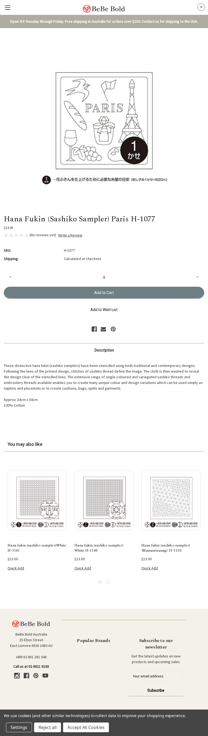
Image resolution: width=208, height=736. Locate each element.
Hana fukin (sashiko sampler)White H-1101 (37, 548)
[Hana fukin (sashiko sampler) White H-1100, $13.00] (104, 500)
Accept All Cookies (86, 727)
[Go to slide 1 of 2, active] (100, 582)
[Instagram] (17, 675)
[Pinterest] (113, 329)
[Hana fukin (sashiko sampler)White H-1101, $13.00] (37, 500)
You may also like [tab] (25, 444)
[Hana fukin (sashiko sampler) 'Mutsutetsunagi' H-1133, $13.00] (171, 500)
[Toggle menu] (7, 7)
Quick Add (16, 568)
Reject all (47, 727)
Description (104, 350)
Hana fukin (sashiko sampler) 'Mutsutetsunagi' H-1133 (165, 548)
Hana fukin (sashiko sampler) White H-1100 (98, 548)
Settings (19, 727)
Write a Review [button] (70, 235)
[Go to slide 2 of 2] (108, 582)
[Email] (103, 329)
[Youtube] (45, 675)
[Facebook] (94, 329)
